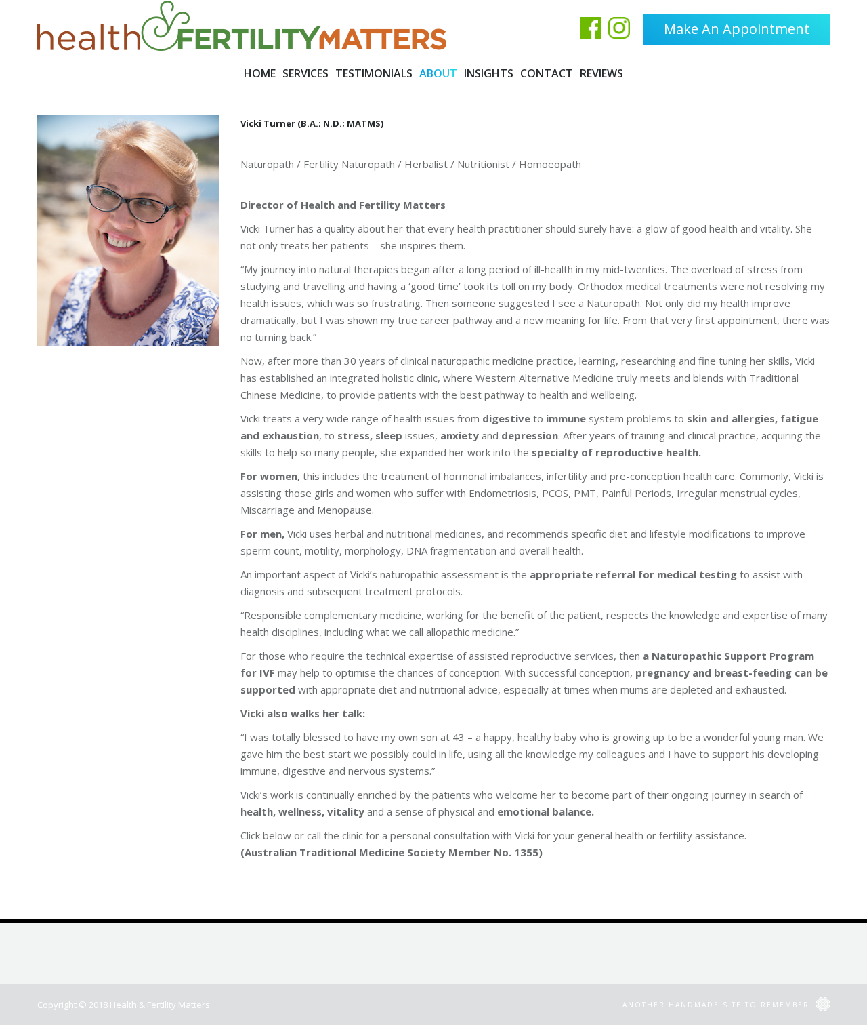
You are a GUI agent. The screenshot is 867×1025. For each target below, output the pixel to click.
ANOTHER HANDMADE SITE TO (717, 1004)
